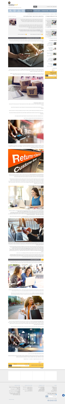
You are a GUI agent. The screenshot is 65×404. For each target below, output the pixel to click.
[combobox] (47, 7)
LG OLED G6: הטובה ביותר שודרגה (14, 392)
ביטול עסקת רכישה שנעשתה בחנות (35, 34)
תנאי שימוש (55, 388)
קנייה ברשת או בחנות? (53, 29)
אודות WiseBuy (54, 387)
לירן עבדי (48, 45)
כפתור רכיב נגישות (63, 395)
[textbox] (52, 75)
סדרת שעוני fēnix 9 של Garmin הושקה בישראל (50, 54)
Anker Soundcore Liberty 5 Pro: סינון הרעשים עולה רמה (15, 394)
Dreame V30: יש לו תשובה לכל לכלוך (15, 389)
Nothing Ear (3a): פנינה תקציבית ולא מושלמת (14, 391)
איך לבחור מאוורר (29, 388)
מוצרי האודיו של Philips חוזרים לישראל (50, 64)
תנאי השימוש (49, 73)
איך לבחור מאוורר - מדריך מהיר (27, 387)
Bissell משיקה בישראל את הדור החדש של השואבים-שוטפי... (50, 43)
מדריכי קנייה (19, 7)
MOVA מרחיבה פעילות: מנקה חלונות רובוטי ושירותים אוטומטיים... (50, 49)
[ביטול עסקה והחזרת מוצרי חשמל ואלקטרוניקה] (26, 99)
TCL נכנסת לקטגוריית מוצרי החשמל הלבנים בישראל (50, 59)
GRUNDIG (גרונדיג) (41, 387)
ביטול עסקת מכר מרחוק (21, 34)
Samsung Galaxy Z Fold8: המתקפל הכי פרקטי (14, 388)
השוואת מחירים (10, 7)
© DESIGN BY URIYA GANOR (11, 399)
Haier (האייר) (42, 388)
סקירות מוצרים (15, 7)
